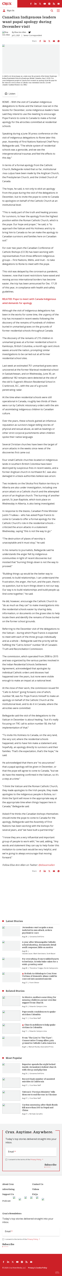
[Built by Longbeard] (57, 1272)
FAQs (35, 1194)
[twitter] (40, 3)
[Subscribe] (58, 3)
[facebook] (31, 3)
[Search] (51, 10)
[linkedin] (35, 3)
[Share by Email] (54, 41)
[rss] (54, 3)
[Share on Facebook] (40, 41)
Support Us (8, 1194)
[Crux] (7, 3)
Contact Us (37, 1184)
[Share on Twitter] (49, 41)
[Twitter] (29, 32)
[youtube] (44, 3)
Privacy (31, 1268)
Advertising (8, 1189)
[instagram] (49, 3)
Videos (35, 1189)
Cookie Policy (41, 1268)
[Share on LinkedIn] (44, 41)
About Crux (8, 1184)
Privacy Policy (36, 1159)
